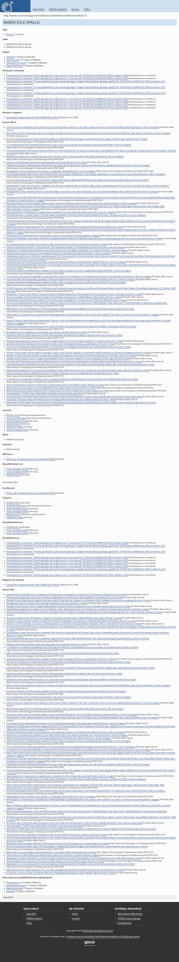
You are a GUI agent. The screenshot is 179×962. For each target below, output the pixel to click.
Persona (10, 34)
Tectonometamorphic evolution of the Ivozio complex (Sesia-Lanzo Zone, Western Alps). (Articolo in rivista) (55, 385)
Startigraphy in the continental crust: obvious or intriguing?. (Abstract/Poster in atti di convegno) (50, 171)
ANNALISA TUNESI (14, 426)
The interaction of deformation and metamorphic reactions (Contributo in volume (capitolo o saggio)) (53, 235)
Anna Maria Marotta (15, 418)
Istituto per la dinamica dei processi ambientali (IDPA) (31, 459)
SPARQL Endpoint (58, 9)
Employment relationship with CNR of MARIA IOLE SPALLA (32, 117)
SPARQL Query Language (129, 918)
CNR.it (87, 9)
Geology (10, 57)
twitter (75, 913)
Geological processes (16, 62)
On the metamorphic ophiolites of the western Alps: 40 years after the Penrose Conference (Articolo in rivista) (56, 244)
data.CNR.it (38, 9)
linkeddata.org (124, 922)
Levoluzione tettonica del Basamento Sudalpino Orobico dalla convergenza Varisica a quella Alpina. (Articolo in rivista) (60, 344)
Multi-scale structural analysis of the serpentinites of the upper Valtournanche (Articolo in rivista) (51, 387)
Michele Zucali (12, 415)
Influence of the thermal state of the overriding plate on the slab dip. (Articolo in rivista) (46, 162)
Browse (75, 9)
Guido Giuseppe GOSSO (17, 421)
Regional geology (14, 65)
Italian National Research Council (98, 930)
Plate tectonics (13, 59)
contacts (76, 918)
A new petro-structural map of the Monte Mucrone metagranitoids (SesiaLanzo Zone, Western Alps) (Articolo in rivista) (60, 399)
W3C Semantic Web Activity (130, 913)
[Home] (15, 6)
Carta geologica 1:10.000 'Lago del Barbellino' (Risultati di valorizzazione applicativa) (44, 393)
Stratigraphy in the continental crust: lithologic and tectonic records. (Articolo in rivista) (46, 332)
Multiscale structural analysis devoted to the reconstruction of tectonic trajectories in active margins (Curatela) (57, 390)
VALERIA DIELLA (13, 424)
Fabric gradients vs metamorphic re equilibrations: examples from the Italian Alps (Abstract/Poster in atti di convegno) (60, 212)
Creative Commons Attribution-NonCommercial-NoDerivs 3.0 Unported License (103, 936)
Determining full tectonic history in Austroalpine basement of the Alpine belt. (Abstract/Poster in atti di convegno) (58, 253)
